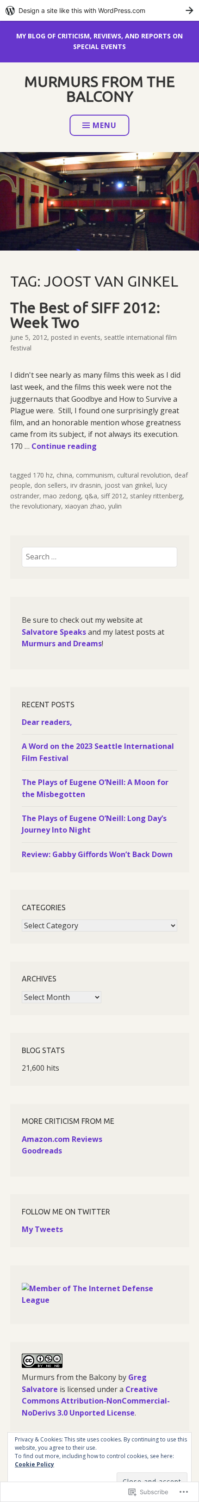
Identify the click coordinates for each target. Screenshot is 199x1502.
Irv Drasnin (85, 485)
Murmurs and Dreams (62, 643)
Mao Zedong (62, 495)
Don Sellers (50, 485)
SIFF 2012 (113, 495)
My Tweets (42, 1229)
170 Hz (43, 475)
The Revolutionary (35, 506)
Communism (94, 475)
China (64, 475)
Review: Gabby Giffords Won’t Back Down (97, 854)
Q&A (91, 495)
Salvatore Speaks (54, 632)
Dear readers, (47, 722)
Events (90, 337)
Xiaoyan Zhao (85, 506)
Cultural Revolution (144, 475)
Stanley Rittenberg (156, 495)
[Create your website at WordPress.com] (99, 10)
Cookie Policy (34, 1464)
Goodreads (42, 1151)
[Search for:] (99, 557)
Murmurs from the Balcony (100, 88)
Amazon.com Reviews (62, 1139)
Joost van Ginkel (128, 485)
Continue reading (64, 446)
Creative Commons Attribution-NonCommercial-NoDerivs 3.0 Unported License (96, 1401)
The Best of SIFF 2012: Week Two (85, 315)
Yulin (115, 506)
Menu (105, 125)
